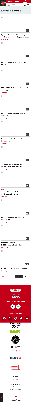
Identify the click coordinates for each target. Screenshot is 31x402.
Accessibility (15, 376)
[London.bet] (15, 358)
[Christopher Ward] (15, 347)
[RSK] (15, 331)
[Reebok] (15, 325)
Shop (10, 1)
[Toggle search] (28, 5)
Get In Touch (15, 379)
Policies (15, 387)
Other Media (20, 399)
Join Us (15, 381)
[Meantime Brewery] (15, 340)
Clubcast (18, 400)
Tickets (17, 1)
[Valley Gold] (15, 367)
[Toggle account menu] (25, 5)
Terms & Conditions (15, 389)
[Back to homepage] (3, 3)
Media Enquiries (15, 384)
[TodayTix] (15, 350)
